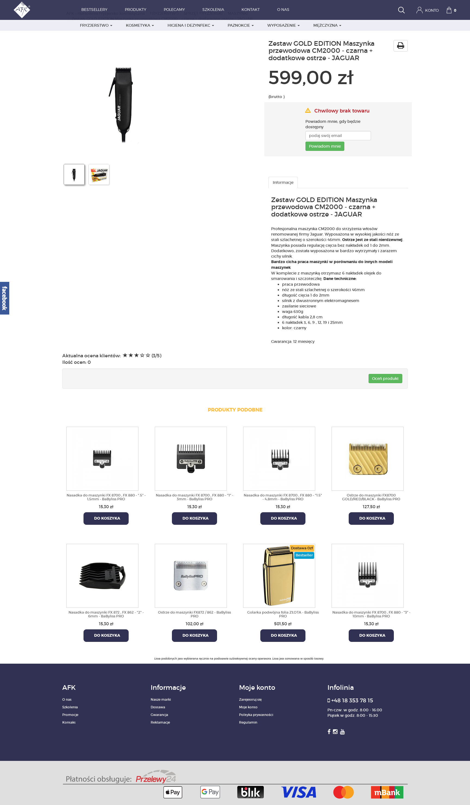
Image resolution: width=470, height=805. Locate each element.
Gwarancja (159, 715)
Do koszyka (106, 518)
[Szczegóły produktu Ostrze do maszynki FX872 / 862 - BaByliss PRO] (190, 574)
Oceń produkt (385, 378)
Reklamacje (160, 722)
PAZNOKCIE (239, 25)
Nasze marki (161, 699)
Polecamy (174, 10)
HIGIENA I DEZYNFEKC (189, 25)
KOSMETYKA (138, 25)
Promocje (70, 715)
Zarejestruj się (250, 699)
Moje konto (248, 707)
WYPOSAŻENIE (282, 25)
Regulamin (248, 722)
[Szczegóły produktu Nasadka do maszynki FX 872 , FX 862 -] (102, 574)
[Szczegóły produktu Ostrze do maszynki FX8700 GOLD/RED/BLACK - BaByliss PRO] (367, 457)
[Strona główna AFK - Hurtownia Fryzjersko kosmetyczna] (22, 10)
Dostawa (158, 707)
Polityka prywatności (256, 715)
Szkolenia (213, 10)
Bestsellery (94, 10)
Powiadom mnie (325, 146)
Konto (431, 11)
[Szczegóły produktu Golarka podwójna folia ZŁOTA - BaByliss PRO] (279, 574)
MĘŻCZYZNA (326, 25)
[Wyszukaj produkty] (401, 11)
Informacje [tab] (283, 182)
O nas (283, 10)
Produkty (135, 10)
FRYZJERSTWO (95, 25)
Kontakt (251, 10)
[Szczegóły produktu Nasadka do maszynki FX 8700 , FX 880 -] (102, 457)
